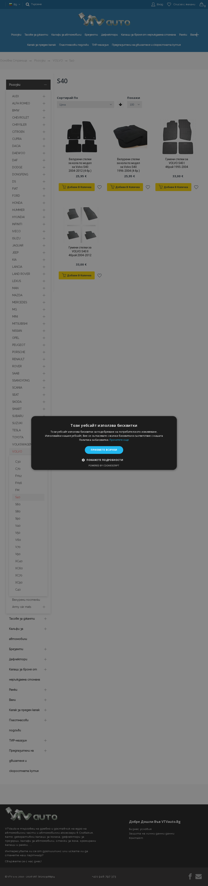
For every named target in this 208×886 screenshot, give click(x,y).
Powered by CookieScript (104, 465)
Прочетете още (119, 440)
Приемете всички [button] (104, 450)
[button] (104, 460)
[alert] (104, 443)
